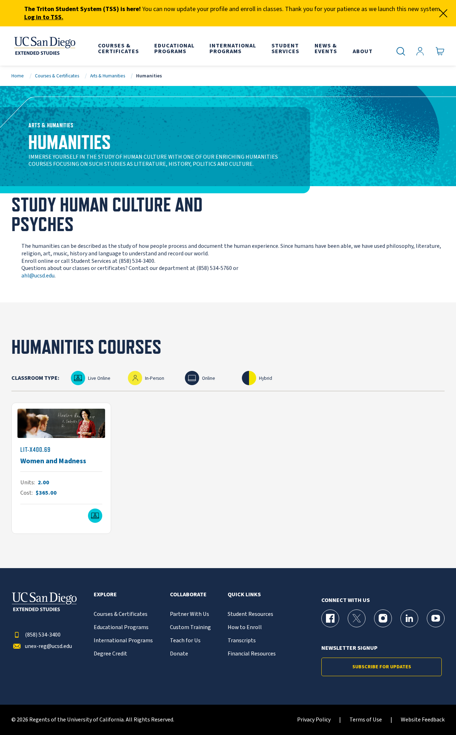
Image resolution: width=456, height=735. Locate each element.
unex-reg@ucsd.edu (48, 646)
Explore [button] (105, 594)
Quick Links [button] (244, 594)
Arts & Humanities (107, 75)
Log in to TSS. (43, 17)
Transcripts (242, 640)
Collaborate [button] (188, 594)
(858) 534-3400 (43, 635)
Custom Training (190, 627)
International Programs (123, 640)
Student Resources (250, 614)
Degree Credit (110, 654)
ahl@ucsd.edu (38, 276)
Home (17, 75)
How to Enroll (245, 627)
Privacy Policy (314, 720)
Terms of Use (365, 720)
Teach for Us (185, 640)
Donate (179, 654)
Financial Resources (252, 654)
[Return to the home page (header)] (44, 46)
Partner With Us (189, 614)
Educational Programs (121, 627)
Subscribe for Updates (381, 666)
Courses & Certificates (57, 75)
